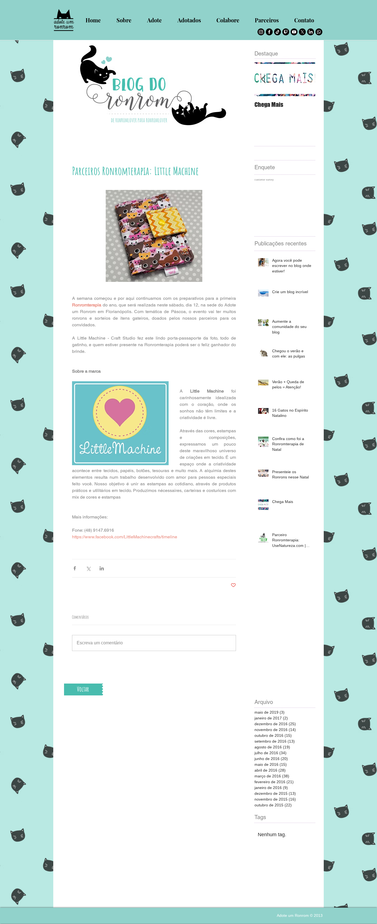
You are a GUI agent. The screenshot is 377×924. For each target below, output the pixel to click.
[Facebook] (269, 31)
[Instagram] (260, 31)
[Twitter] (302, 31)
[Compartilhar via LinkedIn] (101, 568)
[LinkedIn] (310, 31)
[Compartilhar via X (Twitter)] (88, 568)
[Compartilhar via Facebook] (74, 568)
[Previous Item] (263, 79)
